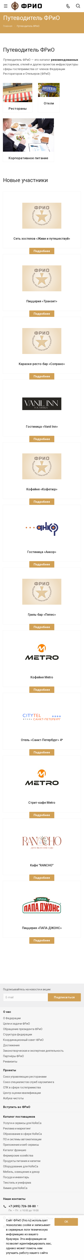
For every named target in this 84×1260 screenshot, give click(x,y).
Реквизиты (10, 1061)
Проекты (9, 1070)
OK (66, 1221)
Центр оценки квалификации (22, 1092)
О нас (7, 1012)
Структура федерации (17, 1034)
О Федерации (12, 1018)
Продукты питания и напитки (21, 1161)
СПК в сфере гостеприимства (22, 1087)
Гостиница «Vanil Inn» (42, 426)
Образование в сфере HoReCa (22, 1133)
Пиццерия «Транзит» (41, 301)
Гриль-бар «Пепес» (42, 614)
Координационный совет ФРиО (23, 1039)
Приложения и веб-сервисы (21, 1144)
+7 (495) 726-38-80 (22, 1206)
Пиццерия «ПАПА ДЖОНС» (42, 928)
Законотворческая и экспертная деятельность (33, 1050)
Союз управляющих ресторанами (24, 1076)
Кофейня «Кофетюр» (41, 489)
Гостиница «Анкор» (41, 552)
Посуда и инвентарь (16, 1177)
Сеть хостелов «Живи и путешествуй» (41, 238)
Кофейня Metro (41, 677)
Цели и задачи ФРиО (16, 1023)
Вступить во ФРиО (16, 1107)
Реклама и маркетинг (17, 1128)
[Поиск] (78, 6)
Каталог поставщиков (19, 1116)
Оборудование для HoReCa (20, 1166)
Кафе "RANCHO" (42, 865)
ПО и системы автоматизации (22, 1139)
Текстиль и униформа (17, 1182)
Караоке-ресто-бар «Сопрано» (42, 364)
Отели (49, 103)
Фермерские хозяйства (18, 1155)
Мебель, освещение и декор (21, 1171)
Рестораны (18, 108)
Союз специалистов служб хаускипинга (28, 1082)
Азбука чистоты (13, 1098)
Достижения (11, 1045)
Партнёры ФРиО (13, 1056)
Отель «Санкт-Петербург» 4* (42, 740)
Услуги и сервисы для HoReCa (22, 1123)
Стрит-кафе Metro (41, 802)
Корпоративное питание (28, 158)
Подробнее (42, 251)
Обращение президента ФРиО (22, 1029)
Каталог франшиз (14, 1150)
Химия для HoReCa (15, 1188)
